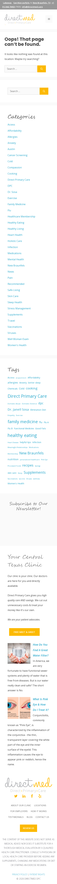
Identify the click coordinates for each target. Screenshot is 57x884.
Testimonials (16, 817)
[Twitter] (15, 796)
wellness (36, 479)
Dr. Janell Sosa (18, 409)
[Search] (41, 68)
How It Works (39, 811)
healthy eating (22, 435)
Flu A (46, 422)
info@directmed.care (32, 6)
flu (40, 422)
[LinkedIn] (24, 796)
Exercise (12, 198)
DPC (10, 186)
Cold (10, 161)
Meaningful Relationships (18, 447)
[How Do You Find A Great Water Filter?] (19, 654)
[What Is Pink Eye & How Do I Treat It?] (19, 708)
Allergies (12, 136)
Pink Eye (44, 460)
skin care (12, 472)
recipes (27, 465)
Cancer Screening (18, 155)
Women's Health (17, 345)
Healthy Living (16, 228)
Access (11, 124)
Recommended (16, 284)
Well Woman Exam (18, 339)
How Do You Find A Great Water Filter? (40, 650)
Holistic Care (15, 241)
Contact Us (42, 817)
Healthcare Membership (21, 216)
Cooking (12, 173)
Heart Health (15, 235)
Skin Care (13, 296)
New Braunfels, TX (41, 2)
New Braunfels (16, 265)
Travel (11, 320)
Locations (40, 805)
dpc (40, 403)
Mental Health (16, 259)
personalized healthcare (30, 460)
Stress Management (19, 308)
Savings (37, 466)
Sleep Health (15, 302)
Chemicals (13, 388)
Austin (11, 149)
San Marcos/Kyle (21, 2)
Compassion (15, 167)
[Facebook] (32, 796)
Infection (13, 247)
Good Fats (40, 428)
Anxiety (12, 143)
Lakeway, (7, 2)
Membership (13, 454)
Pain (10, 277)
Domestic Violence (29, 404)
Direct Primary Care (19, 179)
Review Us (28, 828)
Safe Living (14, 290)
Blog (30, 817)
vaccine (22, 479)
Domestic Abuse (14, 404)
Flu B (10, 428)
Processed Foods (14, 466)
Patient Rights (37, 874)
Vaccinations (15, 326)
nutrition (13, 459)
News (11, 271)
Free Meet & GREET (24, 632)
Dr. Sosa (12, 192)
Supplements (15, 314)
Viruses (12, 333)
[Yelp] (39, 796)
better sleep (34, 382)
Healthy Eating (16, 222)
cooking (31, 388)
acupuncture (21, 378)
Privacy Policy (19, 874)
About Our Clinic (21, 805)
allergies (13, 382)
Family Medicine (17, 204)
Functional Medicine (24, 428)
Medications (14, 253)
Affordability (15, 130)
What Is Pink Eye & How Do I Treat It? (41, 704)
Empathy (11, 415)
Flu (9, 210)
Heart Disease (13, 442)
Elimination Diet (38, 409)
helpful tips (25, 442)
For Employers (19, 811)
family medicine (23, 421)
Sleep (20, 473)
